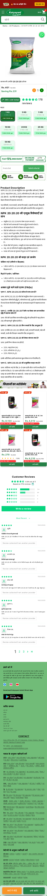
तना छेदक (6, 838)
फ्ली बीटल (41, 836)
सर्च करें (5, 710)
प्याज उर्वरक (10, 830)
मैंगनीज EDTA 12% (33, 874)
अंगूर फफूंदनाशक (28, 836)
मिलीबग (5, 827)
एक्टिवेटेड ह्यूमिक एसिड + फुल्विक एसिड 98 (25, 863)
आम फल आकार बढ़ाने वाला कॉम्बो (25, 881)
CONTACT (23, 736)
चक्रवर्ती (24, 854)
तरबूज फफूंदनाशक (23, 842)
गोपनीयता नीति (7, 721)
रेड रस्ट (24, 821)
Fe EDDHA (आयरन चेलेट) (35, 871)
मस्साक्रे (14, 877)
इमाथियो (18, 854)
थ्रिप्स (42, 830)
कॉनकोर (17, 860)
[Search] (43, 19)
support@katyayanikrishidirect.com (15, 748)
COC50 (11, 860)
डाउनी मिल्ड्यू (7, 832)
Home (5, 26)
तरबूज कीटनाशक (12, 842)
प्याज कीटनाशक (19, 830)
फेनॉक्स (26, 877)
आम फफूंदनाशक (27, 818)
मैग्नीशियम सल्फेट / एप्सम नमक (11, 874)
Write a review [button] (23, 508)
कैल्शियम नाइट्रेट (21, 871)
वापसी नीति (6, 724)
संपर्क (4, 714)
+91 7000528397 (16, 746)
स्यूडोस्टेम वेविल (39, 824)
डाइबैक (19, 821)
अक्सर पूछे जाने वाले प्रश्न (10, 730)
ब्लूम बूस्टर (36, 865)
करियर (5, 712)
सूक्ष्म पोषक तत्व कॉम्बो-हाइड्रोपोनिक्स (33, 883)
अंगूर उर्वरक (10, 836)
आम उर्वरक (9, 818)
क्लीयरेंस (20, 877)
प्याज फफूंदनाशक (29, 830)
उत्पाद (5, 717)
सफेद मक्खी (11, 844)
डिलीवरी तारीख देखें (33, 168)
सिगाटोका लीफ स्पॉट (23, 827)
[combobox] (23, 19)
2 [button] (19, 651)
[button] (4, 12)
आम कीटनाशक (18, 818)
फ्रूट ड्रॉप (13, 821)
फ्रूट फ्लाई (40, 842)
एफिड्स (37, 830)
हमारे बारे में (6, 719)
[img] (7, 525)
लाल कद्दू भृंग (32, 842)
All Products (14, 26)
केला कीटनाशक (19, 824)
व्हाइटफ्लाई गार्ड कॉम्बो (16, 883)
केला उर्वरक (10, 824)
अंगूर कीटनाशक (18, 836)
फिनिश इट (6, 856)
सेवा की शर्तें (6, 726)
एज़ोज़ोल (23, 860)
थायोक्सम (12, 854)
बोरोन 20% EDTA (25, 865)
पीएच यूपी (23, 874)
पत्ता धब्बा (14, 832)
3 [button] (24, 651)
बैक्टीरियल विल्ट (12, 827)
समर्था (37, 860)
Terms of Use (8, 728)
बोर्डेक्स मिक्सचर (30, 860)
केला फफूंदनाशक (28, 824)
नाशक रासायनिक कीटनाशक (36, 854)
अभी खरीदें (34, 890)
